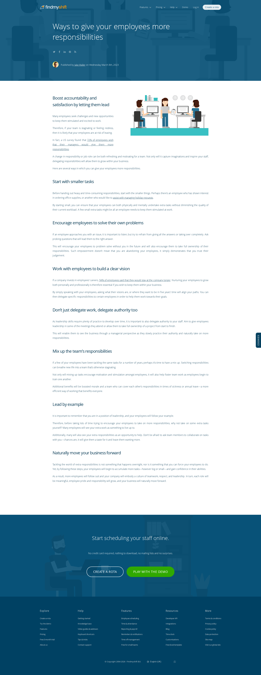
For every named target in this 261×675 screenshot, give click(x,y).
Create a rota (212, 7)
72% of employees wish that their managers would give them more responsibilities (83, 144)
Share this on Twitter (54, 51)
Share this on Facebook (59, 51)
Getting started (84, 618)
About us (43, 644)
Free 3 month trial (47, 639)
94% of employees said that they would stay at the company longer (135, 280)
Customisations (172, 639)
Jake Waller (79, 64)
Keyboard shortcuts (86, 634)
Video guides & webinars (88, 629)
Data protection (211, 634)
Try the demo (45, 623)
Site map (208, 639)
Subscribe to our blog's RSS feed (75, 51)
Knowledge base (84, 623)
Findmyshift (89, 661)
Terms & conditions (213, 618)
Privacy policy (210, 623)
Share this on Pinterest (70, 51)
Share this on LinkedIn (64, 51)
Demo (185, 7)
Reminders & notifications (132, 634)
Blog (167, 629)
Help (172, 7)
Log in (196, 7)
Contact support (85, 644)
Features (144, 7)
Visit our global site (213, 644)
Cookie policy (210, 629)
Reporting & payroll (129, 629)
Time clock (170, 634)
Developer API (171, 618)
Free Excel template (174, 644)
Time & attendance (129, 623)
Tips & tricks (83, 639)
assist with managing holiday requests (133, 197)
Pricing (159, 7)
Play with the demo (150, 572)
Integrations (171, 623)
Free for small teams (129, 644)
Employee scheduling (130, 618)
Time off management (130, 639)
